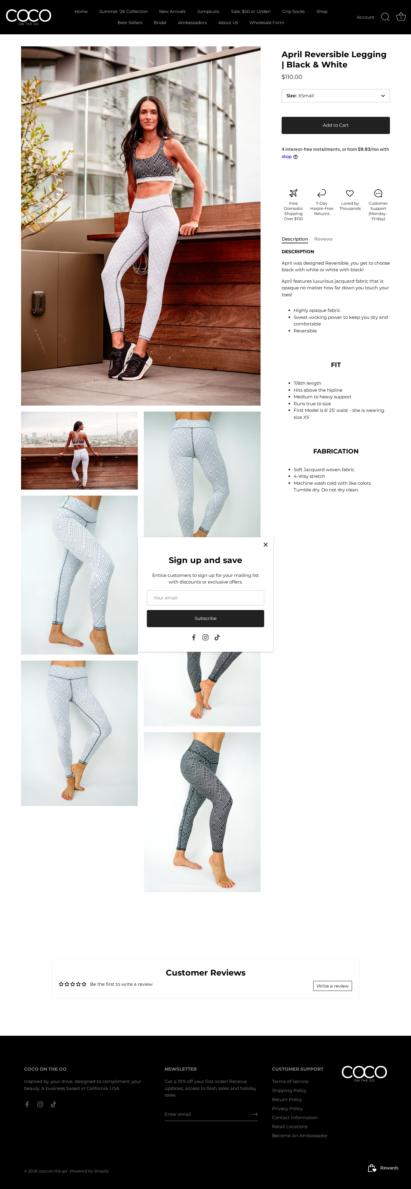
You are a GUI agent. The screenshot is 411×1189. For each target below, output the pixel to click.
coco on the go (53, 1171)
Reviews (323, 239)
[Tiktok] (217, 637)
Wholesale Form (266, 22)
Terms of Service (290, 1081)
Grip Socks (293, 11)
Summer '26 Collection (123, 11)
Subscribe (206, 618)
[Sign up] (255, 1114)
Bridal (160, 22)
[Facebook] (194, 637)
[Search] (385, 17)
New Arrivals (172, 11)
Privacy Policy (287, 1108)
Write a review (333, 986)
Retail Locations (289, 1126)
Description (295, 239)
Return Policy (287, 1099)
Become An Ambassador (300, 1135)
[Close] (265, 544)
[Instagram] (205, 637)
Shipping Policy (289, 1090)
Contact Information (295, 1117)
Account (366, 17)
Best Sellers (130, 22)
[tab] (298, 239)
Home (81, 11)
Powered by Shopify (89, 1171)
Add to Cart (336, 125)
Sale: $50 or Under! (251, 11)
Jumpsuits (208, 11)
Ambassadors (192, 22)
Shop (322, 11)
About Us (228, 22)
